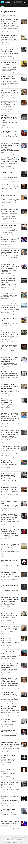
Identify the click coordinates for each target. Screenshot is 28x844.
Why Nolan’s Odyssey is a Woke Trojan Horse (9, 461)
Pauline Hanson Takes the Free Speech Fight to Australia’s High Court (9, 102)
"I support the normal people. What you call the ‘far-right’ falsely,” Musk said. (10, 520)
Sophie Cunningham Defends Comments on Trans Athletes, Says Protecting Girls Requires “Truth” (10, 531)
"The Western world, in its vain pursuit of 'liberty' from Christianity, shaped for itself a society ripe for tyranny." (10, 788)
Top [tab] (7, 15)
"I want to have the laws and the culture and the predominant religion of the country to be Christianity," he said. (9, 734)
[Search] (25, 15)
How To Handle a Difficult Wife (9, 196)
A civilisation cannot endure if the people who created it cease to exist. (9, 618)
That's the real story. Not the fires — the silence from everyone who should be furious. (10, 492)
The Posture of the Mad (8, 90)
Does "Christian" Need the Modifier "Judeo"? (9, 561)
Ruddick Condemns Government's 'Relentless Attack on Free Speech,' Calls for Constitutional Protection (10, 332)
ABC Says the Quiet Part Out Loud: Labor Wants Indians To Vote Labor (10, 665)
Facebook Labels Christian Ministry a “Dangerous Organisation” (9, 359)
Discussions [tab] (12, 15)
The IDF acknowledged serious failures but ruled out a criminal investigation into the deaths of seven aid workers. (9, 164)
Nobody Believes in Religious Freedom (10, 586)
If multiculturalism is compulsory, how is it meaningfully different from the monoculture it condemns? (9, 229)
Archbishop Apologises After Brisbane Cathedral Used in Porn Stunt (10, 145)
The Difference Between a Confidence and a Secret (9, 372)
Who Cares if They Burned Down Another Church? (9, 488)
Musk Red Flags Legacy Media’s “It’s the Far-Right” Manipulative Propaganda (9, 515)
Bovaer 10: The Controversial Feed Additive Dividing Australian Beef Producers (10, 546)
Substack (8, 842)
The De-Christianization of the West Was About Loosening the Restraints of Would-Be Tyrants (10, 784)
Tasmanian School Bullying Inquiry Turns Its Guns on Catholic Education (9, 49)
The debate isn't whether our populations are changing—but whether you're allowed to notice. (9, 349)
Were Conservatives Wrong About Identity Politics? (10, 238)
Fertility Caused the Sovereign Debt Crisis (8, 77)
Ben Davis (7, 366)
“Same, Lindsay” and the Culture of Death (9, 132)
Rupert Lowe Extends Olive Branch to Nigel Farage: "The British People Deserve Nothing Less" (10, 415)
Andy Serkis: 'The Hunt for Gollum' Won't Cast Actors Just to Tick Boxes (9, 638)
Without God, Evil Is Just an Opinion (9, 319)
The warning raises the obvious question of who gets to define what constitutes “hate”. (9, 363)
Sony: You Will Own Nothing (10, 821)
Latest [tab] (3, 15)
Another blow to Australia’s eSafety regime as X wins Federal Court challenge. (10, 256)
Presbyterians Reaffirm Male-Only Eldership (8, 573)
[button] (2, 5)
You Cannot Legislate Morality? (8, 652)
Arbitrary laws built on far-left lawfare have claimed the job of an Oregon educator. (10, 436)
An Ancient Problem (7, 293)
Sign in (25, 2)
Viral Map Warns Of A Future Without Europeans (10, 707)
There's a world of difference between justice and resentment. (9, 813)
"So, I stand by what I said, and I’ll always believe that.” (10, 536)
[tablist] (8, 15)
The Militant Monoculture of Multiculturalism (10, 226)
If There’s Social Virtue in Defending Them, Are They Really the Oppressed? (9, 475)
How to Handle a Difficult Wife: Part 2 (9, 63)
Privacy (13, 837)
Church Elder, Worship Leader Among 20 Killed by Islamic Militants (9, 386)
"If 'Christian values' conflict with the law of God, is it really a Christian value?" (9, 759)
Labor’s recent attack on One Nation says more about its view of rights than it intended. (10, 39)
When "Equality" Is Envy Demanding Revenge (8, 810)
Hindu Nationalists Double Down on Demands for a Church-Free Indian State (9, 211)
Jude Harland (7, 762)
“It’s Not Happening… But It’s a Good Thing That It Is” (10, 346)
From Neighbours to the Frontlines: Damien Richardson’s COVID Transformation (8, 400)
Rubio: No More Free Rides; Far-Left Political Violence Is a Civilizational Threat (10, 599)
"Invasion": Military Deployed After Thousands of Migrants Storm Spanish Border (10, 448)
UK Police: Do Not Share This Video (10, 797)
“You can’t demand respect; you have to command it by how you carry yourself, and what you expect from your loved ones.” (10, 66)
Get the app (20, 839)
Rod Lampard (8, 312)
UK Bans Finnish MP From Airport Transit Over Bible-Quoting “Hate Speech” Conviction (10, 680)
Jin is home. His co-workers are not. (10, 748)
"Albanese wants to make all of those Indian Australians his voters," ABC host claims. (9, 670)
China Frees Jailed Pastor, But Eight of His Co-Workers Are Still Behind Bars (10, 744)
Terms (16, 837)
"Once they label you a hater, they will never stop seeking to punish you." (9, 684)
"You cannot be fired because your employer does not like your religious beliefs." (10, 310)
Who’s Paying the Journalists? (6, 173)
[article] (14, 26)
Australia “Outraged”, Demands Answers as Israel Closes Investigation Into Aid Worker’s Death (10, 159)
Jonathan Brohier (9, 631)
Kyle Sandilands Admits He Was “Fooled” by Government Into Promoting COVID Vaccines (10, 266)
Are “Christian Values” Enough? (8, 756)
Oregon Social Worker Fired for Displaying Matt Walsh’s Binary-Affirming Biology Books (10, 432)
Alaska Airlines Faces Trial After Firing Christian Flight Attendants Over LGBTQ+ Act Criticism (10, 305)
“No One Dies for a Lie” (8, 185)
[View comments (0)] (8, 32)
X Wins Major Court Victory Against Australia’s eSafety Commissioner (10, 252)
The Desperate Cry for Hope (10, 626)
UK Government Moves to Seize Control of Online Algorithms (9, 769)
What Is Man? (5, 719)
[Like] (2, 32)
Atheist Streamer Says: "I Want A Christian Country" (9, 731)
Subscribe (19, 2)
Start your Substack (11, 839)
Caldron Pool (9, 28)
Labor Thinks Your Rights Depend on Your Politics (9, 36)
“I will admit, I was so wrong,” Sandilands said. (8, 270)
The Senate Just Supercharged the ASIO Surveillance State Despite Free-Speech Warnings (9, 117)
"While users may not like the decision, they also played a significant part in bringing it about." (8, 824)
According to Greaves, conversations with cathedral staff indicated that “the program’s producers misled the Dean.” (10, 149)
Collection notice (22, 837)
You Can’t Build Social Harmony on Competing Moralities (8, 280)
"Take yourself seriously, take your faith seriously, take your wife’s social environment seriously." (10, 199)
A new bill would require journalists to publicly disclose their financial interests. (10, 176)
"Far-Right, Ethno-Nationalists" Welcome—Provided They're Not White (10, 694)
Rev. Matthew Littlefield (11, 298)
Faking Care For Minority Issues (9, 502)
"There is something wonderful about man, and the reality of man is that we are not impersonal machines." (10, 722)
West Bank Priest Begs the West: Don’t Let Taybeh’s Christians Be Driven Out (9, 21)
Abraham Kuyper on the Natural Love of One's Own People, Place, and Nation (9, 613)
